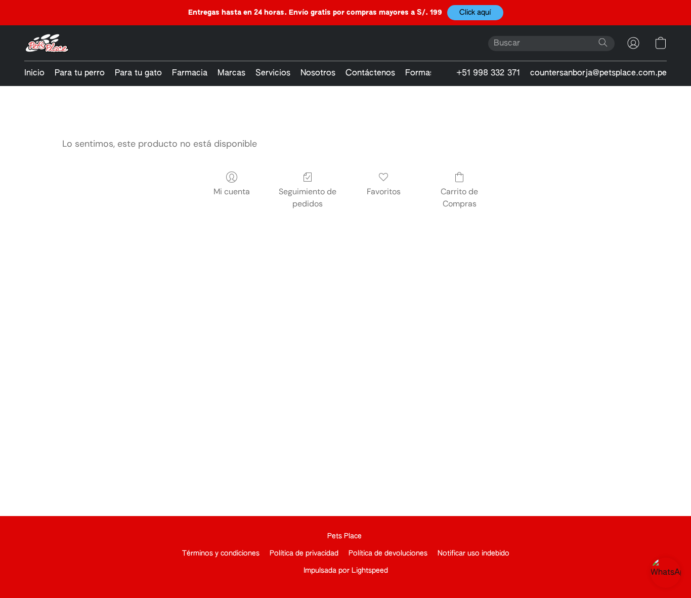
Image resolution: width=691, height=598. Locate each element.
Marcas (231, 73)
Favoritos (384, 191)
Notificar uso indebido (473, 553)
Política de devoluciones (388, 553)
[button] (475, 12)
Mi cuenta (231, 191)
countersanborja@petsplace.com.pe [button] (598, 73)
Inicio (34, 73)
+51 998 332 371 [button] (488, 73)
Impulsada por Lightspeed (346, 570)
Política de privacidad (304, 553)
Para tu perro (80, 73)
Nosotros (317, 73)
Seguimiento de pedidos (307, 197)
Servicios (272, 73)
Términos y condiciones (221, 553)
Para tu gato (138, 73)
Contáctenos (370, 73)
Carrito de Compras (459, 197)
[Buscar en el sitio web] (603, 42)
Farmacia (189, 73)
